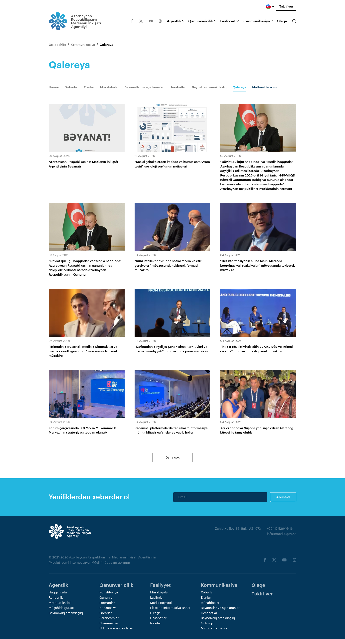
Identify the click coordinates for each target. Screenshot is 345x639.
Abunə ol (283, 497)
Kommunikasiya (256, 21)
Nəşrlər (155, 623)
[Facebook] (132, 21)
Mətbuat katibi (59, 602)
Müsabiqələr (159, 592)
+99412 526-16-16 (280, 528)
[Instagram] (160, 21)
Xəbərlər (71, 87)
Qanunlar (106, 597)
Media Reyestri (161, 602)
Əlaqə (282, 21)
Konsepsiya (108, 607)
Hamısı (54, 87)
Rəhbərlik (56, 597)
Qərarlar (105, 613)
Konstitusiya (108, 592)
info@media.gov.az (281, 533)
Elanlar (89, 87)
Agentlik (174, 21)
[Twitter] (141, 21)
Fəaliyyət (228, 21)
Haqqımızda (58, 592)
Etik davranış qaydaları (116, 628)
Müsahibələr (109, 87)
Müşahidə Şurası (61, 607)
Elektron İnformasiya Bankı (170, 607)
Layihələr (157, 597)
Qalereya (239, 87)
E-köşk (155, 613)
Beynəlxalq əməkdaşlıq (209, 87)
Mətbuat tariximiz (265, 87)
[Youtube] (151, 21)
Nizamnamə (108, 623)
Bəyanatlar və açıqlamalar (144, 87)
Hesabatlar (178, 87)
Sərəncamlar (109, 618)
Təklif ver (286, 6)
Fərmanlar (107, 602)
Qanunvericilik (200, 21)
